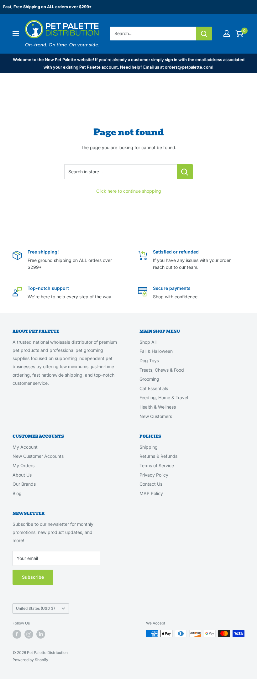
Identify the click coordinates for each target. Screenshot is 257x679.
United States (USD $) (35, 608)
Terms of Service (156, 465)
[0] (239, 33)
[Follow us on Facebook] (17, 634)
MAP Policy (151, 493)
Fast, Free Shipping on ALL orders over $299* (47, 6)
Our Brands (24, 484)
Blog (17, 493)
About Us (22, 475)
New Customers (155, 416)
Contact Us (150, 484)
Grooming (149, 379)
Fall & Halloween (156, 351)
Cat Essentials (153, 388)
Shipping (148, 447)
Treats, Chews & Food (161, 370)
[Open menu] (16, 33)
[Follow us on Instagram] (28, 634)
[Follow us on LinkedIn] (40, 634)
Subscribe (33, 577)
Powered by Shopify (30, 659)
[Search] (204, 33)
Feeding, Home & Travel (163, 397)
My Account (25, 447)
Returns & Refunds (158, 456)
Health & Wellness (157, 407)
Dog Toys (149, 360)
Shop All (147, 342)
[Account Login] (226, 33)
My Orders (23, 465)
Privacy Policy (153, 475)
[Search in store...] (185, 171)
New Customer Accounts (38, 456)
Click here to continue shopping (128, 191)
